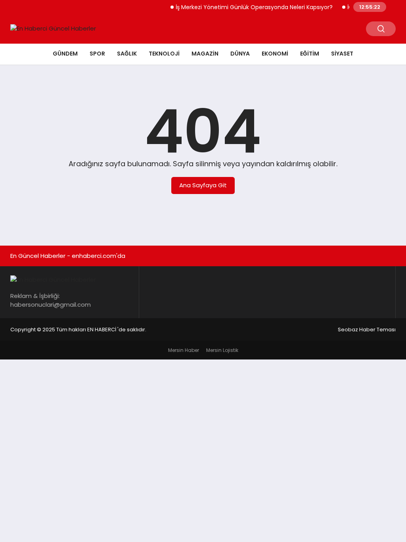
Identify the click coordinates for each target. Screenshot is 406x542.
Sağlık (127, 54)
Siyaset (342, 54)
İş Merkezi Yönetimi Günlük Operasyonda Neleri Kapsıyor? (249, 7)
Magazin (205, 54)
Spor (97, 54)
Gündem (65, 54)
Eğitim (309, 54)
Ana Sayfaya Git (203, 185)
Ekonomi (275, 54)
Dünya (240, 54)
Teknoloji (164, 54)
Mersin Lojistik (222, 350)
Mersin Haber (183, 350)
